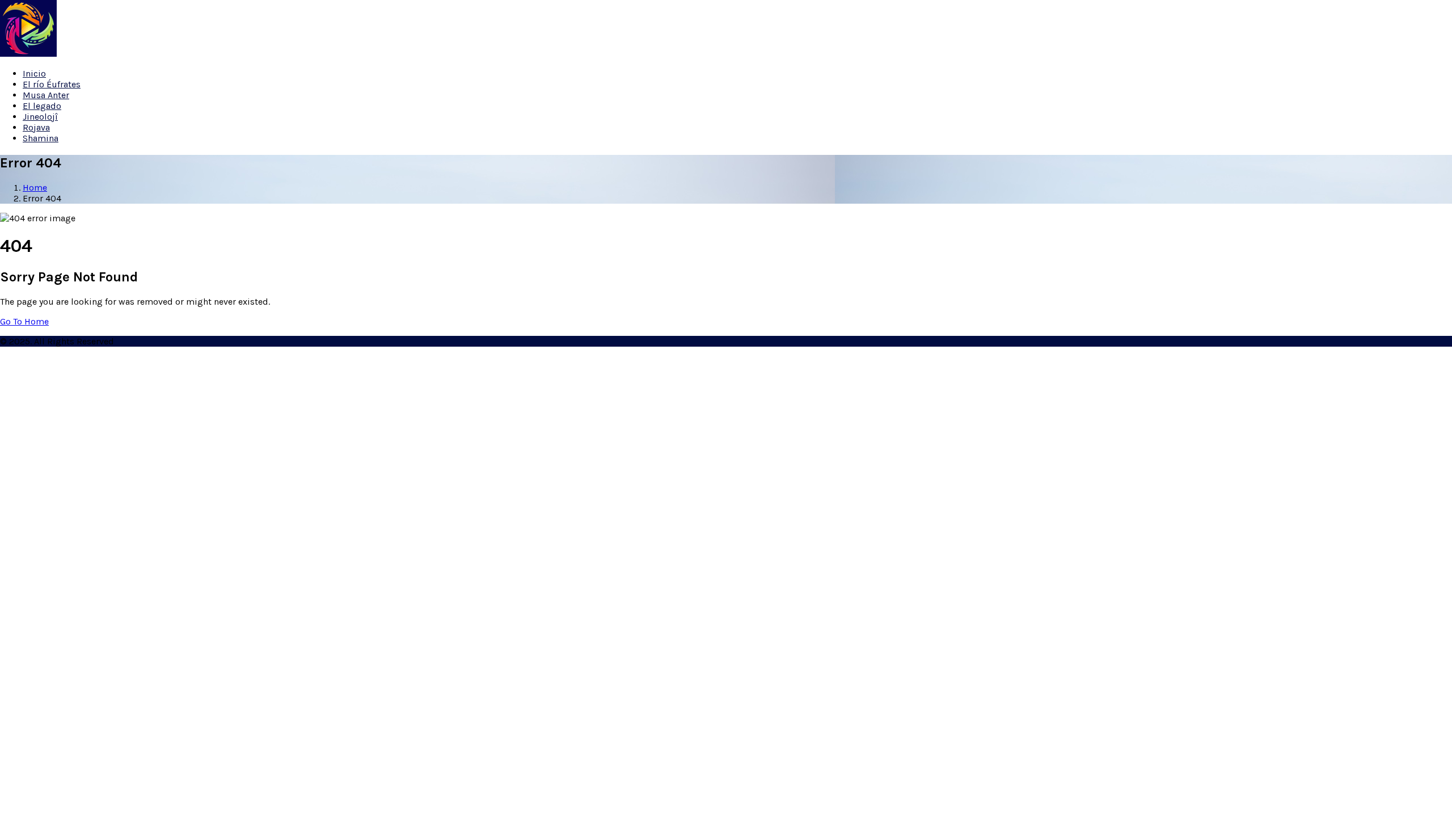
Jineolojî (40, 116)
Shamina (40, 138)
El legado (42, 105)
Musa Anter (46, 95)
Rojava (36, 127)
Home (35, 187)
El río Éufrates (52, 84)
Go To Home (24, 321)
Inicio (34, 73)
